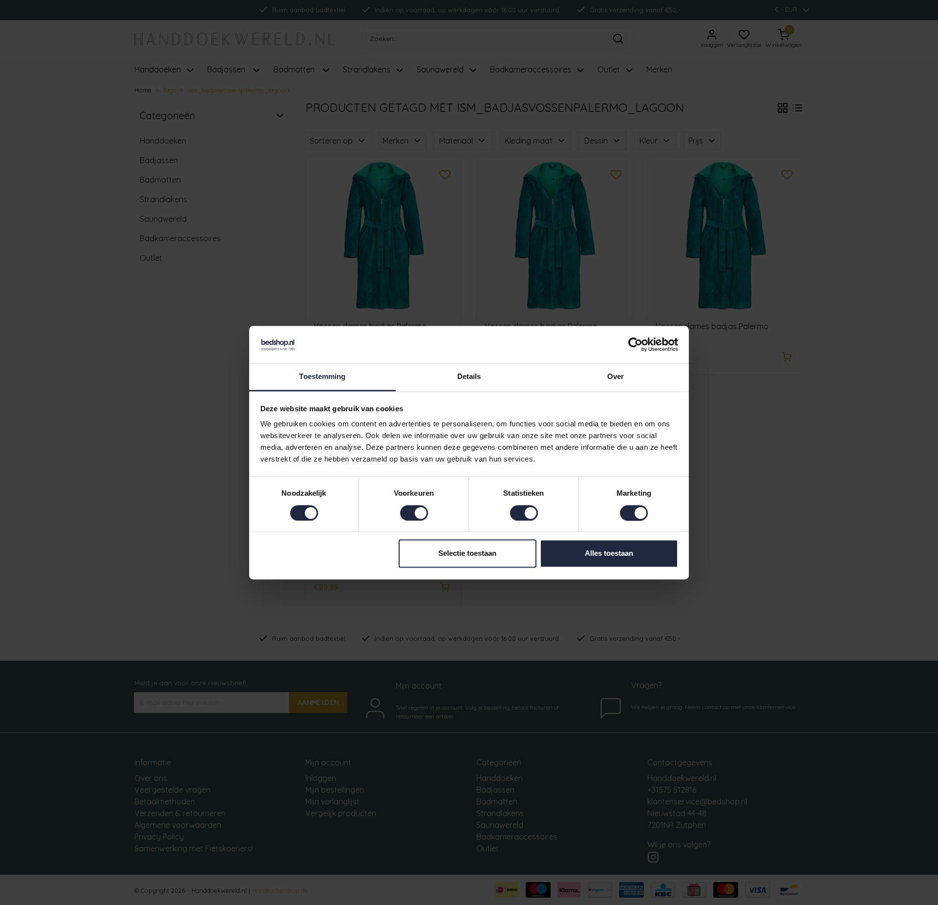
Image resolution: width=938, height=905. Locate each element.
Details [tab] (469, 377)
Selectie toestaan (467, 553)
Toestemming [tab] (322, 377)
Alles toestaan (609, 553)
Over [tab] (615, 377)
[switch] (414, 513)
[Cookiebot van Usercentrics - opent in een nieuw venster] (635, 344)
